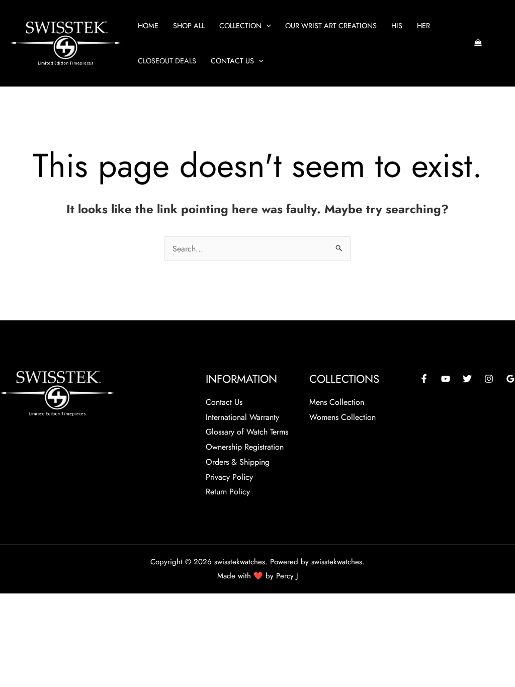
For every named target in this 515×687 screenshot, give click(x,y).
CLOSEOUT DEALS (167, 61)
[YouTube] (445, 378)
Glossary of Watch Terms (247, 432)
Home (148, 26)
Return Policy (228, 491)
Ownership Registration (245, 447)
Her (423, 26)
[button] (266, 26)
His (396, 26)
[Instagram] (488, 378)
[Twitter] (467, 378)
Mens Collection (336, 402)
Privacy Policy (229, 477)
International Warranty (242, 417)
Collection (240, 26)
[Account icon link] (500, 43)
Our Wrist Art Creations (331, 26)
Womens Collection (342, 417)
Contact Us (232, 61)
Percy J (287, 575)
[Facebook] (423, 378)
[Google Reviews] (510, 378)
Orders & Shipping (238, 462)
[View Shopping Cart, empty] (478, 43)
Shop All (189, 26)
